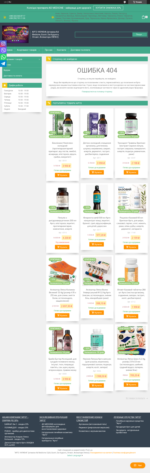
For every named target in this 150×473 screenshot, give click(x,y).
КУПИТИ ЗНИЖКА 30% (108, 7)
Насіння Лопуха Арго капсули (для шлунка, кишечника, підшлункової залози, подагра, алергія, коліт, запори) (97, 363)
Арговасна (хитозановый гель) (93, 424)
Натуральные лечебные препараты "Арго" (52, 439)
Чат (140, 465)
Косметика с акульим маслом (92, 431)
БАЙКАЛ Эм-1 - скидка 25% (17, 424)
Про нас (48, 50)
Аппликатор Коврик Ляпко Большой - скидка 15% (17, 438)
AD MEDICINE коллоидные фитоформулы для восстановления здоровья (54, 426)
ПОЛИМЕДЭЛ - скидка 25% (16, 427)
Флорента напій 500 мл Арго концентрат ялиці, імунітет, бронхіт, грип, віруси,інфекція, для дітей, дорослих (97, 221)
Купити (63, 175)
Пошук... (140, 34)
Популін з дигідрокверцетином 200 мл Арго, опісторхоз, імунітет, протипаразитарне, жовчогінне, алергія (62, 223)
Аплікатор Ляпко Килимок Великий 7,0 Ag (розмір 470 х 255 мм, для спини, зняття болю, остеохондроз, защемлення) (62, 295)
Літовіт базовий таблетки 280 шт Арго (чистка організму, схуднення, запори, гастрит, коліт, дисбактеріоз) (131, 293)
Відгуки (7, 70)
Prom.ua (89, 450)
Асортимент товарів (26, 50)
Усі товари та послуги (135, 398)
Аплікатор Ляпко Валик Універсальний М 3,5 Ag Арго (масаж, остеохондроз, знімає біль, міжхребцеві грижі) (96, 293)
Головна (8, 50)
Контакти (61, 50)
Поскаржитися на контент (101, 453)
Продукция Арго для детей (128, 427)
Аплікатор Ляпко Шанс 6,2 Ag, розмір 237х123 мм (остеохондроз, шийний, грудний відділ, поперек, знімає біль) (131, 364)
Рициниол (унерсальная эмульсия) (94, 427)
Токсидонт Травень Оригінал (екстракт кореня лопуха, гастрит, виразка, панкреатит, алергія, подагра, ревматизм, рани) (131, 148)
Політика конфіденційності (124, 453)
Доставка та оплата (80, 50)
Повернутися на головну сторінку (97, 91)
